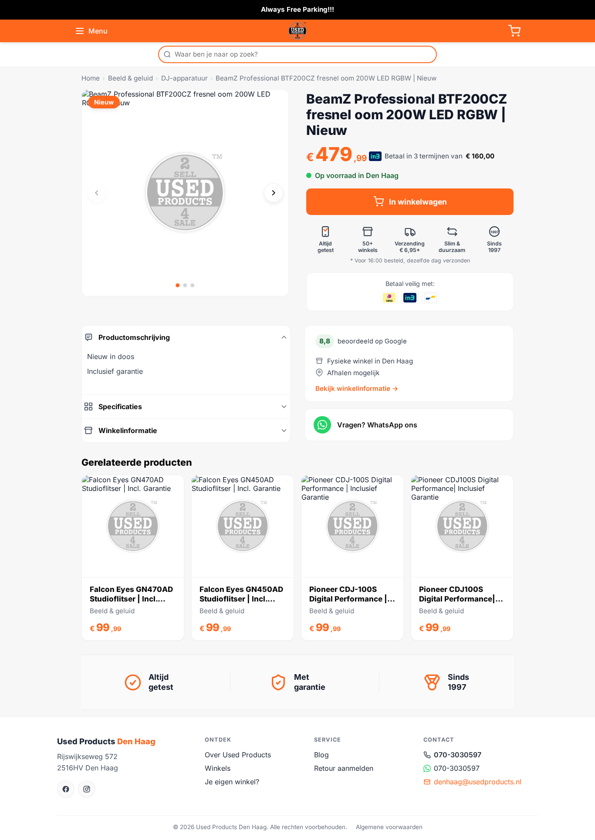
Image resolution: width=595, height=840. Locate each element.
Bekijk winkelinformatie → (357, 388)
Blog (321, 754)
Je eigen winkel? (232, 781)
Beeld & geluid (130, 78)
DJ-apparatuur (184, 78)
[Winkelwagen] (514, 31)
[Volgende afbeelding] (273, 192)
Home (90, 78)
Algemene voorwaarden (389, 826)
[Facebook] (65, 789)
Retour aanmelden (343, 768)
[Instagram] (86, 789)
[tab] (178, 285)
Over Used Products (238, 754)
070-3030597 (457, 754)
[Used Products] (297, 30)
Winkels (217, 768)
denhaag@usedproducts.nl (477, 781)
